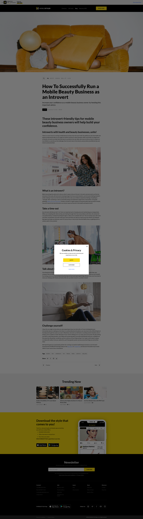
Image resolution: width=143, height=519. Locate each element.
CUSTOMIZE (72, 264)
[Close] (87, 246)
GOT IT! (71, 260)
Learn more (71, 269)
